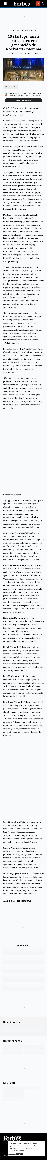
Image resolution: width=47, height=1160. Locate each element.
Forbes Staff (12, 53)
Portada (15, 31)
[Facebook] (5, 1144)
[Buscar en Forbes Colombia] (43, 3)
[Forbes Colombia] (22, 4)
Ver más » (12, 1154)
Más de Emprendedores (17, 900)
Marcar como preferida (23, 100)
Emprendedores (28, 31)
